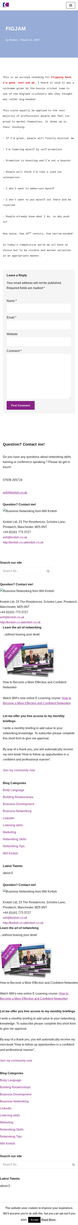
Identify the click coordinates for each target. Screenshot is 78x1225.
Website (12, 334)
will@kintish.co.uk (15, 492)
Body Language (13, 790)
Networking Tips (14, 846)
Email (11, 317)
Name (12, 300)
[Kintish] (7, 5)
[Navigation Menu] (70, 5)
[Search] (48, 571)
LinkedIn (8, 818)
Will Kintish (10, 853)
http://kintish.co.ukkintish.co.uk (23, 542)
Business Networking (17, 811)
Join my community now (19, 770)
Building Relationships (18, 797)
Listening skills (13, 825)
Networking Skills (14, 839)
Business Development (18, 804)
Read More (48, 1219)
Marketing (9, 832)
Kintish (13, 39)
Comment (14, 350)
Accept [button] (34, 1219)
